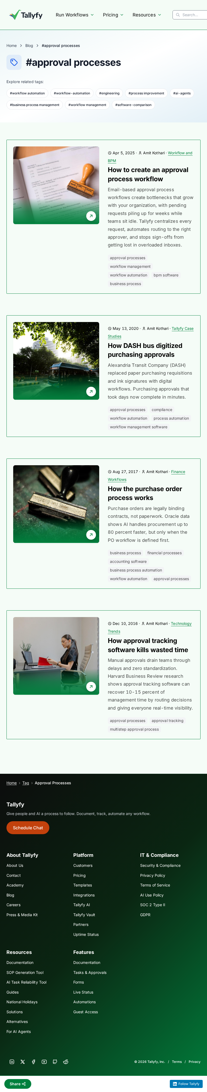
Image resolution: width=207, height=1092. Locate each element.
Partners (80, 924)
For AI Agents (18, 1031)
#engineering (109, 93)
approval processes (127, 257)
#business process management (34, 105)
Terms (177, 1062)
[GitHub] (55, 1061)
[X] (22, 1061)
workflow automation (128, 275)
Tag (25, 783)
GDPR (145, 914)
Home (11, 45)
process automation (171, 418)
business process (125, 283)
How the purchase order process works (145, 493)
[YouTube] (44, 1061)
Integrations (84, 895)
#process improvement (146, 93)
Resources (144, 15)
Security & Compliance (160, 865)
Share (15, 1083)
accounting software (128, 561)
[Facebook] (33, 1061)
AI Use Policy (152, 895)
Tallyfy (15, 804)
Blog (29, 45)
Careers (13, 904)
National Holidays (21, 1001)
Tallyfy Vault (84, 914)
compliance (162, 409)
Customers (82, 865)
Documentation (19, 962)
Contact (13, 875)
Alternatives (17, 1021)
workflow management (130, 266)
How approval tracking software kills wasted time (148, 645)
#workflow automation (27, 93)
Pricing (110, 15)
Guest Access (85, 1011)
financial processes (164, 552)
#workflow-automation (72, 93)
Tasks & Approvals (89, 972)
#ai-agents (182, 93)
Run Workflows (72, 15)
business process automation (136, 570)
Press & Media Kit (22, 914)
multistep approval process (134, 729)
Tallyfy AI (81, 904)
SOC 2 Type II (152, 904)
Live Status (83, 992)
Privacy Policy (152, 875)
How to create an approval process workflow (148, 174)
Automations (84, 1001)
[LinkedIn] (11, 1061)
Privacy (195, 1062)
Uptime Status (86, 934)
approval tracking (168, 720)
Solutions (14, 1011)
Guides (12, 992)
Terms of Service (155, 885)
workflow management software (138, 427)
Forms (78, 982)
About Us (14, 865)
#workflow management (87, 105)
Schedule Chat (28, 827)
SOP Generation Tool (24, 972)
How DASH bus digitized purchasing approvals (145, 350)
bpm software (166, 275)
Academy (15, 885)
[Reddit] (65, 1061)
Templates (82, 885)
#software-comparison (133, 105)
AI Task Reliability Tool (26, 982)
